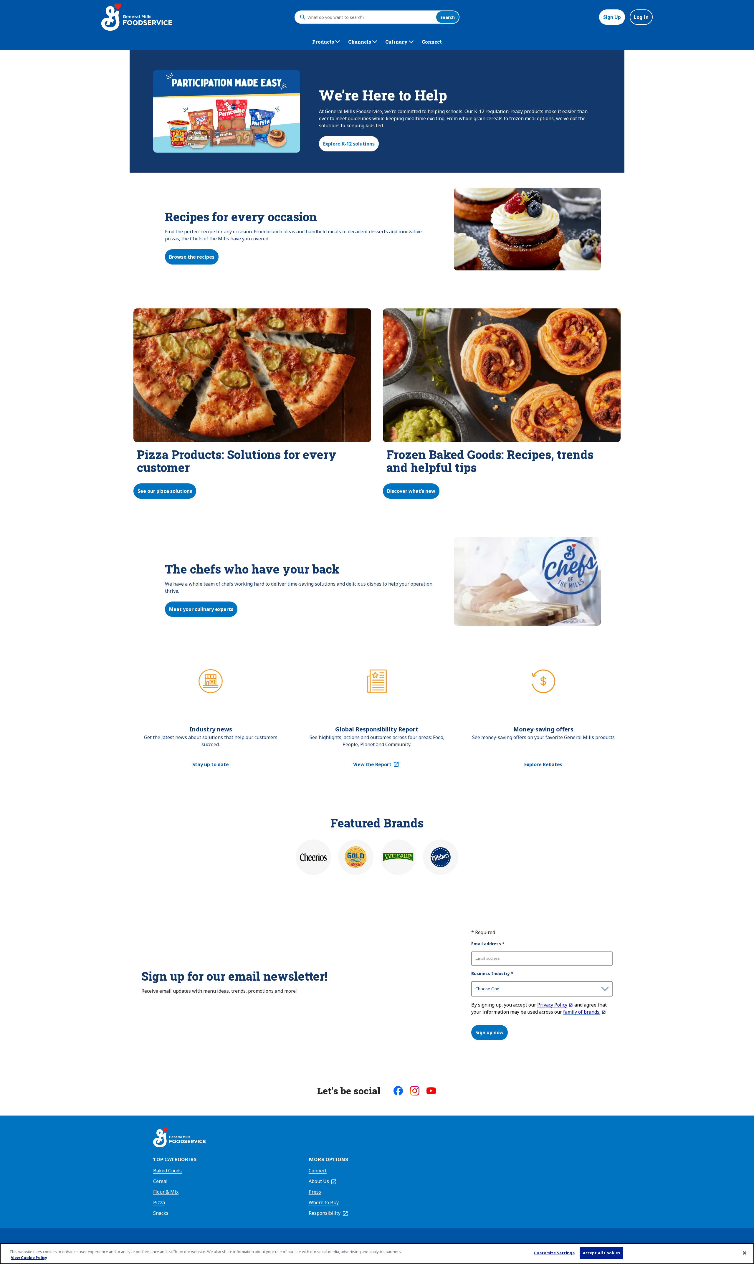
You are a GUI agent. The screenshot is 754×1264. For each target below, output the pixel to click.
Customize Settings (554, 1252)
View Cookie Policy (29, 1257)
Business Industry (492, 973)
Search (447, 17)
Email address (488, 943)
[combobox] (370, 17)
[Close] (744, 1252)
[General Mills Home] (179, 1138)
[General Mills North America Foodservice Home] (136, 17)
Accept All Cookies (601, 1252)
